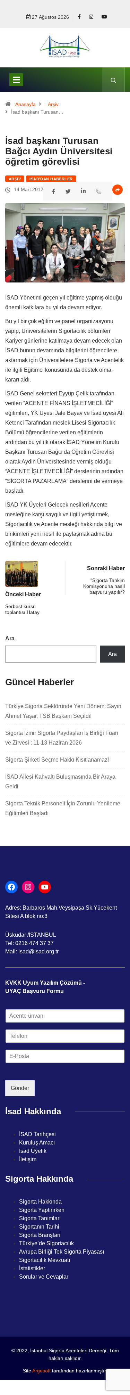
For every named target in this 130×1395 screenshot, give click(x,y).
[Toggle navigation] (16, 79)
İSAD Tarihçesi (37, 1134)
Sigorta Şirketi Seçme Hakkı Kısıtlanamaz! (57, 760)
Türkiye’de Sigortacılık (46, 1243)
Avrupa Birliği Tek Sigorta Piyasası (61, 1252)
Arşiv (53, 104)
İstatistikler (32, 1268)
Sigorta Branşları (39, 1235)
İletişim (27, 1159)
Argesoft (41, 1370)
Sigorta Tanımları (40, 1218)
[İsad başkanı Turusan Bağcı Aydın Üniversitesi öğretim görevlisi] (54, 191)
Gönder (20, 1088)
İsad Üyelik (32, 1151)
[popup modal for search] (113, 79)
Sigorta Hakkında (40, 1202)
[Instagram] (91, 17)
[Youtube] (104, 17)
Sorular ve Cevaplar (43, 1277)
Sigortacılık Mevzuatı (44, 1260)
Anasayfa (25, 104)
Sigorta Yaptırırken (41, 1210)
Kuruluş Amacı (37, 1143)
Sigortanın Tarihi (39, 1227)
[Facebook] (79, 17)
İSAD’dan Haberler (50, 179)
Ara (10, 638)
